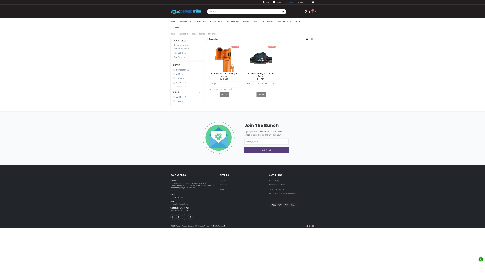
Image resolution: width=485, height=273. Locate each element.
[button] (266, 150)
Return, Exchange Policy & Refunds (282, 193)
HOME (173, 21)
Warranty (300, 2)
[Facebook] (173, 217)
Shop (222, 189)
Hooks (246, 21)
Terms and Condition (277, 185)
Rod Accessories (198, 34)
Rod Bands (179, 53)
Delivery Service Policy (277, 189)
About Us (223, 185)
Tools (255, 21)
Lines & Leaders (232, 21)
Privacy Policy (274, 180)
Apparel (299, 21)
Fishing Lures (216, 21)
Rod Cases (179, 57)
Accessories (268, 21)
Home (173, 34)
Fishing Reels (185, 21)
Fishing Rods (200, 21)
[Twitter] (178, 217)
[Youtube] (190, 217)
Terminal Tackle (284, 21)
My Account (224, 180)
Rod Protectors (181, 49)
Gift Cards (289, 2)
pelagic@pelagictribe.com (180, 204)
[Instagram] (184, 217)
